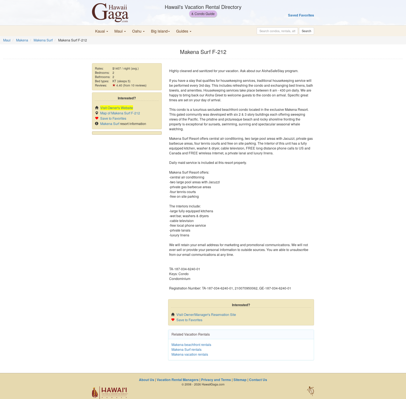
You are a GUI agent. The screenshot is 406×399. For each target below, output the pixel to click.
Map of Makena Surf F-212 (120, 113)
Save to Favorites (113, 118)
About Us (146, 379)
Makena (22, 40)
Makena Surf (43, 40)
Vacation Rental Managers (178, 379)
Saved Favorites (301, 15)
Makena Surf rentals (186, 349)
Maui (7, 40)
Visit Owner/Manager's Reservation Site (206, 314)
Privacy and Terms (216, 379)
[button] (101, 31)
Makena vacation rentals (189, 354)
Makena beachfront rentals (191, 344)
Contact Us (258, 379)
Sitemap (240, 379)
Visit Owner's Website (116, 107)
